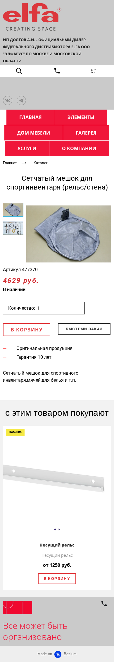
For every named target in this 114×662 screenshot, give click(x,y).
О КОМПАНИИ (79, 148)
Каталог (41, 163)
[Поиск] (19, 71)
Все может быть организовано (35, 631)
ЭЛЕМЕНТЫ (81, 117)
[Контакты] (57, 71)
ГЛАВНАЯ (30, 117)
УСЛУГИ (27, 148)
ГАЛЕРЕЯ (86, 133)
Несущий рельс (57, 545)
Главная (10, 163)
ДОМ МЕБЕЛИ (33, 133)
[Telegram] (21, 100)
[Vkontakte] (7, 100)
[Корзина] (95, 71)
